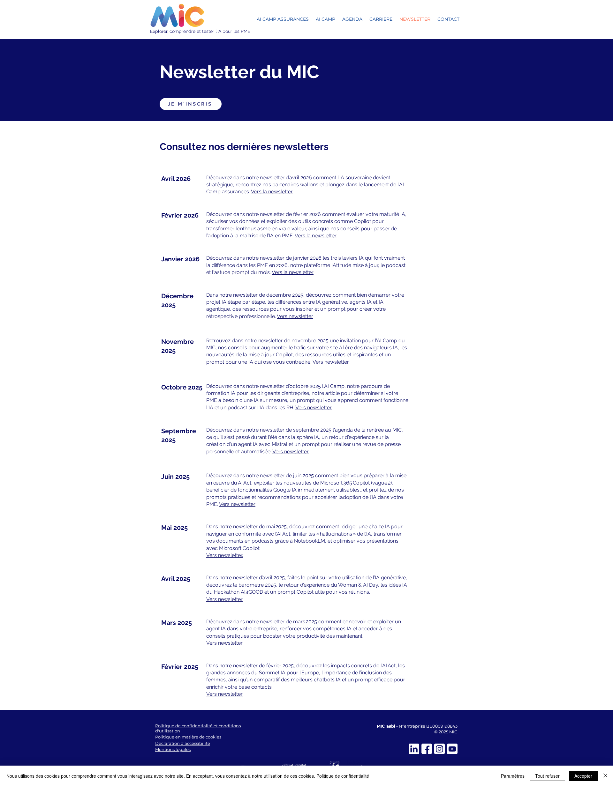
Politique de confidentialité (342, 776)
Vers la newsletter (272, 192)
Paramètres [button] (513, 776)
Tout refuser (547, 776)
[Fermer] (605, 776)
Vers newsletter (295, 316)
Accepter (583, 776)
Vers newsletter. (224, 555)
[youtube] (452, 749)
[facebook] (426, 749)
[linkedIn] (414, 749)
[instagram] (439, 749)
